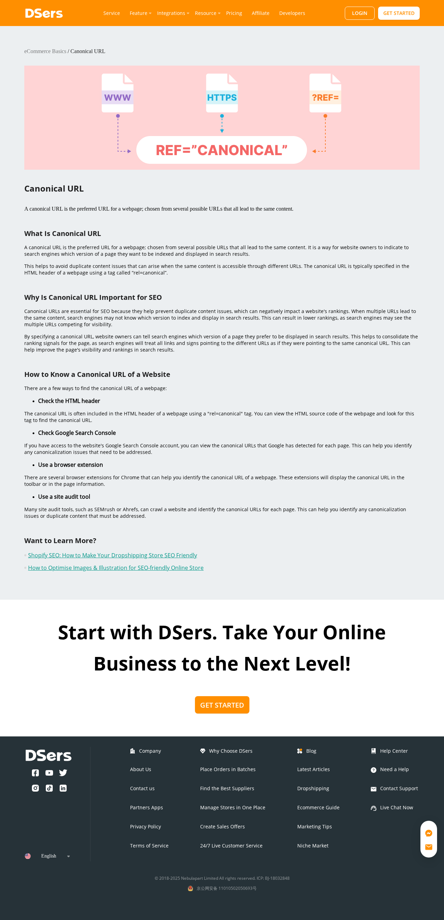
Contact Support (399, 788)
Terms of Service (149, 845)
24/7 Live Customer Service (231, 845)
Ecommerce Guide (318, 807)
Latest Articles (313, 769)
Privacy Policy (145, 826)
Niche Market (312, 845)
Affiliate (261, 13)
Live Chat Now (396, 807)
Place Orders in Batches (228, 769)
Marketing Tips (314, 826)
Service (111, 13)
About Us (140, 769)
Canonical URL (87, 51)
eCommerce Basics (45, 51)
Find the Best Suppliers (227, 788)
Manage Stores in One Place (232, 807)
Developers (292, 13)
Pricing (234, 13)
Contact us (142, 788)
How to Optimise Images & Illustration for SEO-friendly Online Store (116, 568)
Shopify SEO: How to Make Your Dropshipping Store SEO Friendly (112, 555)
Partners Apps (146, 807)
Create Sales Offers (222, 826)
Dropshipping (313, 788)
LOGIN (359, 13)
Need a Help (394, 769)
